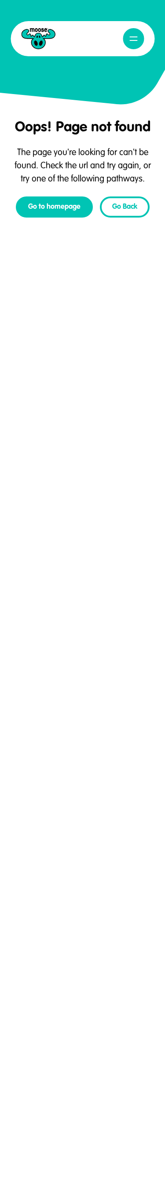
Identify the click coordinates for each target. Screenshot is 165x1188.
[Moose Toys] (38, 38)
